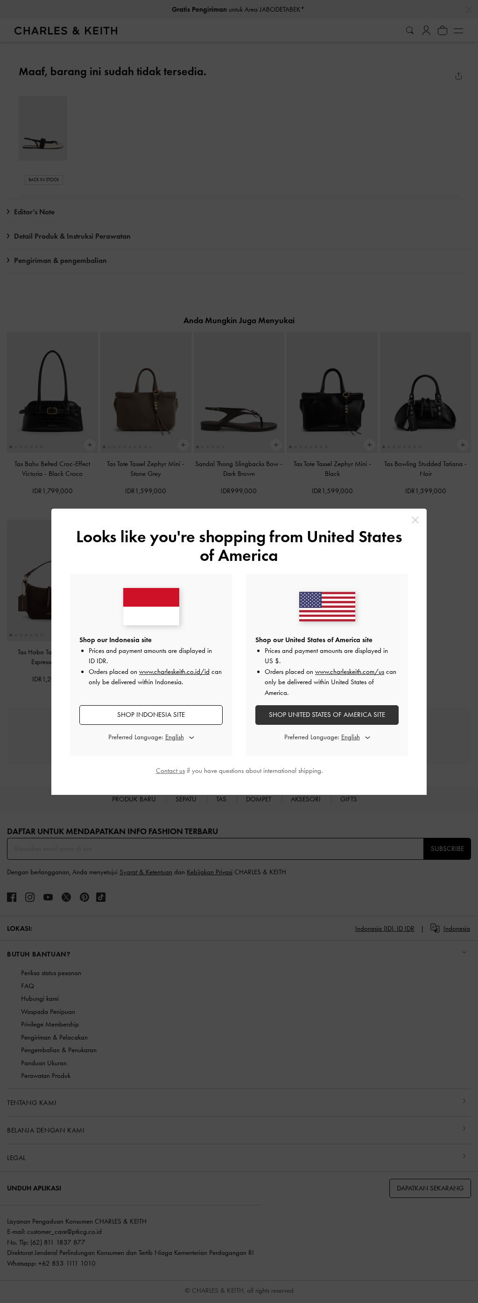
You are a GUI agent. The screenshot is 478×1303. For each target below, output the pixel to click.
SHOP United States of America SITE (327, 714)
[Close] (415, 520)
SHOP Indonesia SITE (151, 714)
